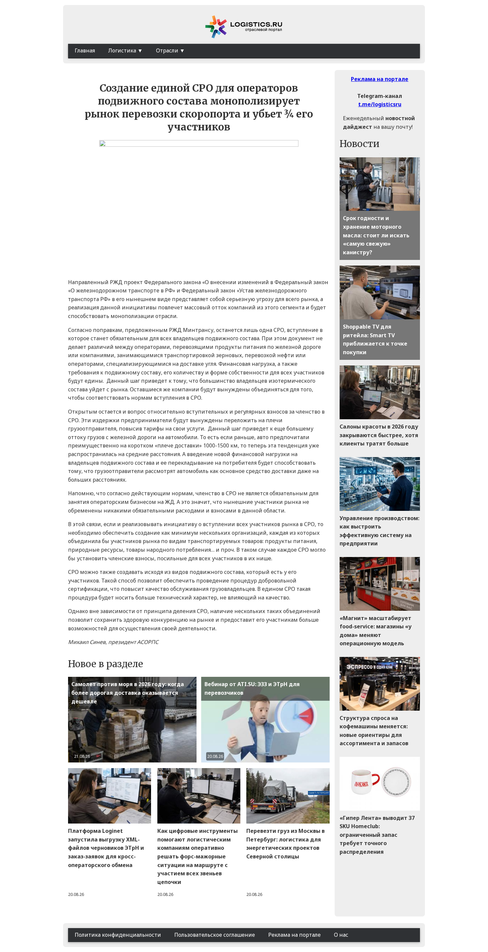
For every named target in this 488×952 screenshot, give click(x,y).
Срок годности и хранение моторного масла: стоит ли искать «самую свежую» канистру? (376, 235)
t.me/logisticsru (379, 104)
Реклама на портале (379, 79)
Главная (85, 50)
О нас (341, 934)
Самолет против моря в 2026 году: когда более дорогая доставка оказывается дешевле (127, 692)
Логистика (122, 50)
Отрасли (167, 50)
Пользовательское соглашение (214, 934)
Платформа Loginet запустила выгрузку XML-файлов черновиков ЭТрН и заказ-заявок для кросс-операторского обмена (106, 847)
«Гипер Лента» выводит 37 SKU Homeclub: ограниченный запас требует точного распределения (377, 834)
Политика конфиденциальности (118, 934)
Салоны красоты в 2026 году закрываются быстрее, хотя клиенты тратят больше (379, 435)
